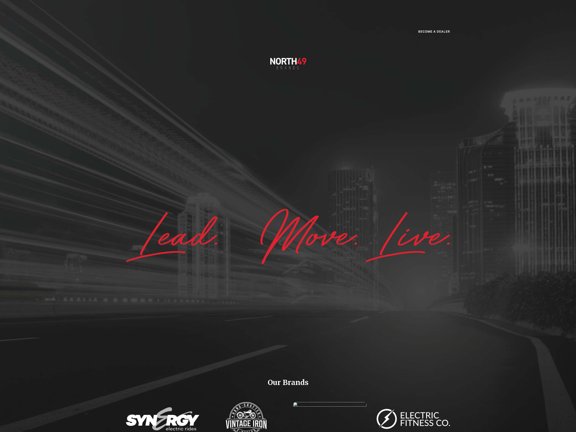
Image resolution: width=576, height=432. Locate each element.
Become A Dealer (434, 31)
